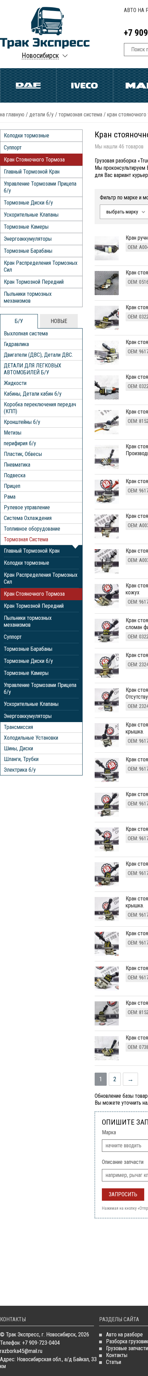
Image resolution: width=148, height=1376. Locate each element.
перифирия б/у (20, 443)
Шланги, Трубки (21, 759)
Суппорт (13, 147)
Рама (9, 496)
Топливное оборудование (32, 528)
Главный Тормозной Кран (32, 171)
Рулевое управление (27, 507)
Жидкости (15, 383)
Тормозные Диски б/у (28, 202)
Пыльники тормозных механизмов (28, 297)
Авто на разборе (124, 1334)
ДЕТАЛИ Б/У (41, 114)
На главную (12, 114)
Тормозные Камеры (26, 226)
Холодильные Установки (31, 737)
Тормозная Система (80, 114)
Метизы (12, 432)
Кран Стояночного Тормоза (34, 159)
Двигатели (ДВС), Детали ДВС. (38, 355)
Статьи (113, 1362)
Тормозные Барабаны (28, 251)
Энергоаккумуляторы (28, 239)
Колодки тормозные (26, 135)
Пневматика (17, 464)
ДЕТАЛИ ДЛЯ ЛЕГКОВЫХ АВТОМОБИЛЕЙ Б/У (32, 369)
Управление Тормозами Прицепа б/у (40, 187)
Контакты (116, 1355)
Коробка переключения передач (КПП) (40, 408)
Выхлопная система (26, 333)
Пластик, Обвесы (23, 454)
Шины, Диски (18, 748)
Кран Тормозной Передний (34, 282)
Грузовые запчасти (127, 1348)
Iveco (84, 85)
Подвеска (14, 475)
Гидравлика (16, 344)
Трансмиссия (18, 727)
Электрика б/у (20, 770)
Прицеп (12, 486)
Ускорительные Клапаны (31, 214)
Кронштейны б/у (22, 422)
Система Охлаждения (28, 518)
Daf (28, 85)
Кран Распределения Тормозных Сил (40, 266)
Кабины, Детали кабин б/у (33, 393)
